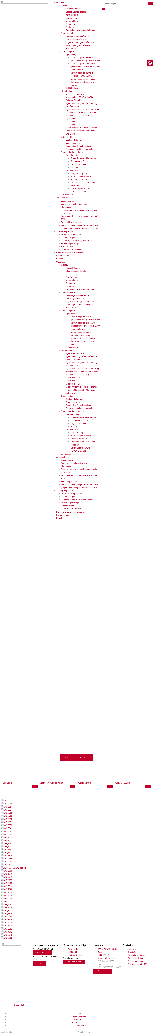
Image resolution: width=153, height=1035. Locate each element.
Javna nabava (62, 198)
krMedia (94, 1032)
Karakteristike (72, 15)
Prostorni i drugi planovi (71, 234)
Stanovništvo (71, 18)
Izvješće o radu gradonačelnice (80, 42)
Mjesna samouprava (75, 94)
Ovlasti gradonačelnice (76, 39)
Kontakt (59, 259)
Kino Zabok (7, 783)
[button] (150, 63)
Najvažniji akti (62, 256)
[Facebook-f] (3, 1008)
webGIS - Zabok (122, 783)
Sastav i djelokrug (74, 140)
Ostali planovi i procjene (71, 250)
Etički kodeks (72, 88)
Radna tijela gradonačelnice (78, 45)
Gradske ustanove (74, 170)
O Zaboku (60, 262)
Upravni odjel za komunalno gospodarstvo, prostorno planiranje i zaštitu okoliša (86, 67)
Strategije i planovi (64, 231)
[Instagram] (6, 1008)
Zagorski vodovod (78, 164)
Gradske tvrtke (72, 155)
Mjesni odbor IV (73, 118)
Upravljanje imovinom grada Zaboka (77, 240)
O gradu (64, 6)
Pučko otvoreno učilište (81, 176)
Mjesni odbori (67, 91)
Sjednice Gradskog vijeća (51, 783)
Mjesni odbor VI (73, 125)
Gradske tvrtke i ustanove (72, 152)
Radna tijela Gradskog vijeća (78, 146)
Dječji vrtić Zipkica (79, 173)
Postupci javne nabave (71, 222)
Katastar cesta (67, 246)
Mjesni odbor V (72, 122)
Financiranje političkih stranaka (79, 149)
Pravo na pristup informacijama (70, 253)
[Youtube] (9, 1008)
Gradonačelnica (68, 33)
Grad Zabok (19, 1032)
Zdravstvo (70, 24)
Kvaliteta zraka (84, 783)
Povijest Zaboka (73, 9)
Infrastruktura (72, 21)
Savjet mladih (67, 195)
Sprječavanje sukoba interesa (74, 204)
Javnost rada (71, 48)
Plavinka (74, 167)
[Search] (103, 9)
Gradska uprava (68, 51)
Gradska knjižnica (79, 179)
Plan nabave (66, 207)
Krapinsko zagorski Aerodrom (84, 158)
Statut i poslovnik (73, 143)
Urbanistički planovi (70, 237)
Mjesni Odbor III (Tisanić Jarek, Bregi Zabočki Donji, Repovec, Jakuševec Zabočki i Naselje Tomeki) (82, 112)
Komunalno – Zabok (79, 161)
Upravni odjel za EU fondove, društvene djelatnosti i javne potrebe (84, 82)
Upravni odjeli (72, 54)
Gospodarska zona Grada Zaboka (81, 30)
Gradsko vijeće (67, 137)
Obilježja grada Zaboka (76, 12)
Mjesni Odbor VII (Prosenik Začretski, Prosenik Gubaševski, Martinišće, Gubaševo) (83, 131)
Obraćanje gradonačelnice (77, 36)
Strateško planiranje (70, 243)
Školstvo (70, 27)
